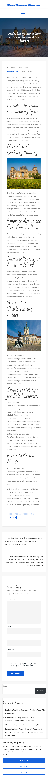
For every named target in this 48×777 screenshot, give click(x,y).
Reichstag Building (22, 514)
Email (9, 638)
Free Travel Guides (24, 5)
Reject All (24, 772)
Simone (12, 67)
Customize (24, 766)
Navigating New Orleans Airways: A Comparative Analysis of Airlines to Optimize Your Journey (23, 541)
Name (10, 626)
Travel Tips (12, 517)
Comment (11, 599)
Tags (33, 514)
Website (10, 649)
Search (5, 686)
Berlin (10, 514)
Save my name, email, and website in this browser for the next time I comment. (24, 665)
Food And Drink (12, 71)
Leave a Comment (27, 71)
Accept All (24, 760)
